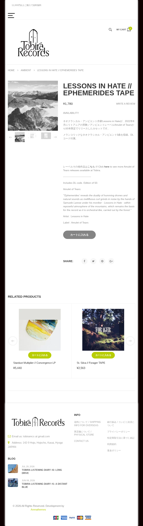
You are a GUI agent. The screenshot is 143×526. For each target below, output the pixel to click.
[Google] (111, 261)
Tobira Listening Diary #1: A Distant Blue (44, 485)
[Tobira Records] (33, 42)
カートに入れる (40, 355)
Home (11, 70)
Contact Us (81, 441)
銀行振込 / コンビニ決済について (120, 423)
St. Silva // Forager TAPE (91, 362)
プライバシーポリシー (118, 431)
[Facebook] (84, 261)
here (106, 166)
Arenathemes (38, 509)
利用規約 (111, 444)
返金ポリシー (114, 450)
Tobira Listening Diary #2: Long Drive (42, 471)
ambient (26, 70)
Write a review (125, 103)
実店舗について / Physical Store (84, 433)
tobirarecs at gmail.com (36, 436)
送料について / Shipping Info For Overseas (87, 423)
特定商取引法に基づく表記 (120, 438)
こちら (91, 166)
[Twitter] (93, 261)
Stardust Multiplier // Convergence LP (34, 362)
